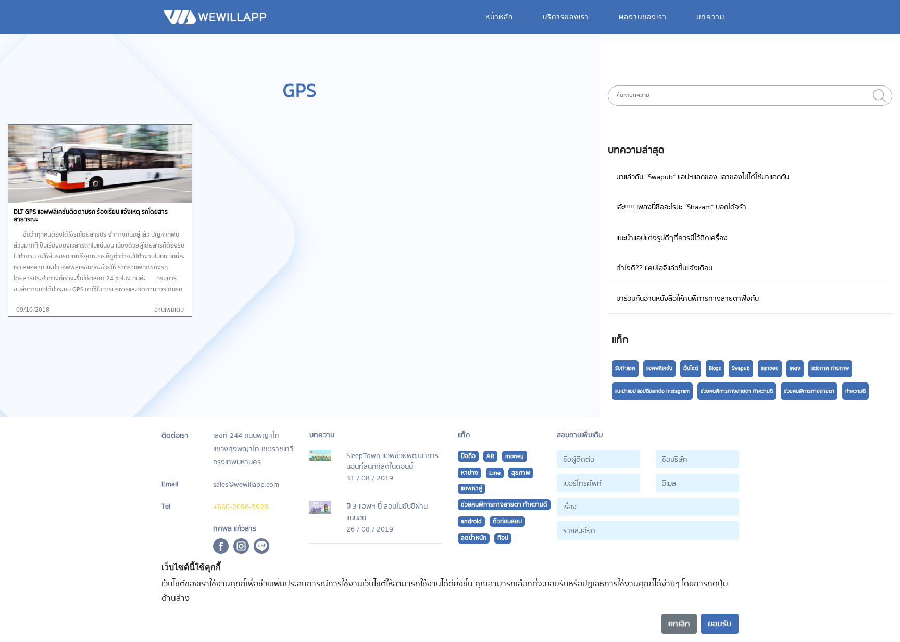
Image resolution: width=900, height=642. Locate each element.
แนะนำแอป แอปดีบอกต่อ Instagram (652, 391)
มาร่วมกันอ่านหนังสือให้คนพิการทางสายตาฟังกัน (687, 298)
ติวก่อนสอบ (507, 521)
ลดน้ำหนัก (473, 538)
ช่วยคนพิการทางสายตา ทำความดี (737, 391)
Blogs (715, 368)
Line (495, 473)
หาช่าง (469, 473)
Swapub (741, 368)
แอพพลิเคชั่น (659, 368)
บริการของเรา (566, 16)
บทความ (710, 16)
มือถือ (468, 456)
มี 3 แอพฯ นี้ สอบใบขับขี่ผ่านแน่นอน (387, 512)
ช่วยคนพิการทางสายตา (809, 391)
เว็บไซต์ (690, 368)
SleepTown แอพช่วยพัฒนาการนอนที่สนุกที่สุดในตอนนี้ (392, 461)
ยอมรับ (720, 624)
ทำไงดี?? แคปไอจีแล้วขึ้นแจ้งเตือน (664, 268)
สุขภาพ (520, 473)
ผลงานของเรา (643, 16)
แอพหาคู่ (471, 488)
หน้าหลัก (499, 16)
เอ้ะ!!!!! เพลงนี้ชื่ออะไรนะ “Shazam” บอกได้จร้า (681, 207)
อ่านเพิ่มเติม (169, 310)
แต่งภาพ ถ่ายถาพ (830, 368)
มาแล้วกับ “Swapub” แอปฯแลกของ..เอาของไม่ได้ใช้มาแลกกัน (702, 177)
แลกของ (770, 368)
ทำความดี (855, 391)
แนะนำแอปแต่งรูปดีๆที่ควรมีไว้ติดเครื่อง (672, 238)
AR (490, 456)
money (514, 456)
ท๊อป (502, 538)
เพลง (795, 368)
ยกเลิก (679, 624)
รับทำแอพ (625, 368)
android (471, 521)
